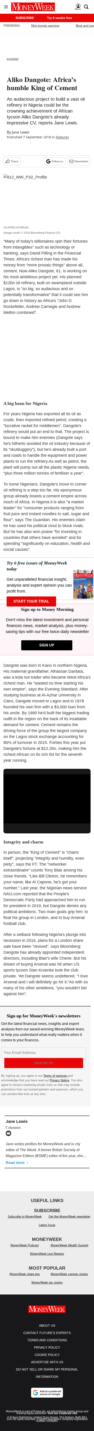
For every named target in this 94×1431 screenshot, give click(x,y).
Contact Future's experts (47, 1333)
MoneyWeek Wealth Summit (69, 1245)
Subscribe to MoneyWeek (25, 1216)
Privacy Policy (47, 1347)
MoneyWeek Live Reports (47, 1253)
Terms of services (55, 1075)
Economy (13, 59)
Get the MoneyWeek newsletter (69, 1216)
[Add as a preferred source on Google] (47, 1393)
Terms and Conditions (47, 1340)
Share (14, 161)
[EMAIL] (9, 1133)
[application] (47, 798)
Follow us (57, 161)
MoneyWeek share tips (25, 1274)
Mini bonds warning (45, 25)
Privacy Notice (59, 1080)
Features (62, 137)
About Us (47, 1325)
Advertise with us (47, 1362)
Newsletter (82, 161)
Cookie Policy (47, 1355)
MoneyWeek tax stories (47, 1282)
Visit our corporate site (62, 1413)
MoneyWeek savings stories (69, 1274)
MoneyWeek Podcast (24, 1245)
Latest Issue (47, 1225)
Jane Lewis (20, 132)
